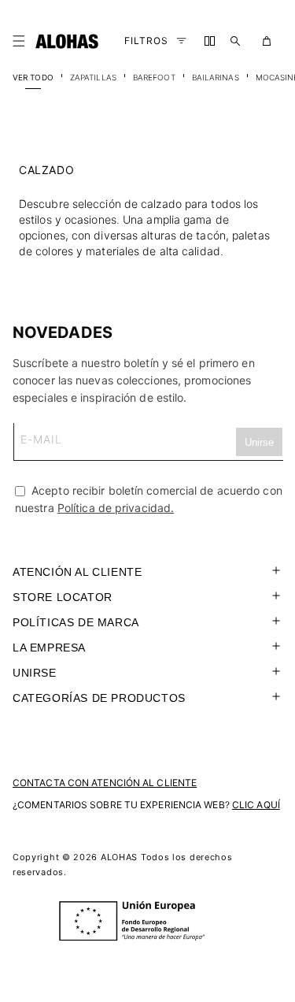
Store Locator (62, 597)
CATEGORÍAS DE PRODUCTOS (99, 698)
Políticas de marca (76, 622)
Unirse (35, 672)
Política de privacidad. (115, 507)
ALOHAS (119, 857)
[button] (22, 41)
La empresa (49, 647)
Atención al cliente (77, 572)
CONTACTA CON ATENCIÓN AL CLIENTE (105, 783)
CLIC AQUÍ (256, 805)
